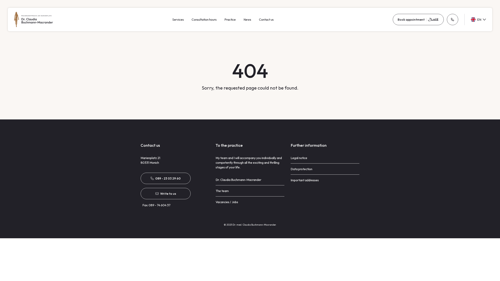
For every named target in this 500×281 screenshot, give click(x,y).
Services (178, 19)
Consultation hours (204, 19)
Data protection (301, 169)
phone (452, 19)
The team (222, 191)
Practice (230, 19)
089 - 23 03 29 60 (168, 178)
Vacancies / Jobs (227, 202)
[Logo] (33, 19)
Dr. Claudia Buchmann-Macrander (238, 180)
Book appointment (411, 19)
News (247, 19)
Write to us (168, 194)
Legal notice (299, 158)
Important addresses (305, 180)
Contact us (266, 19)
